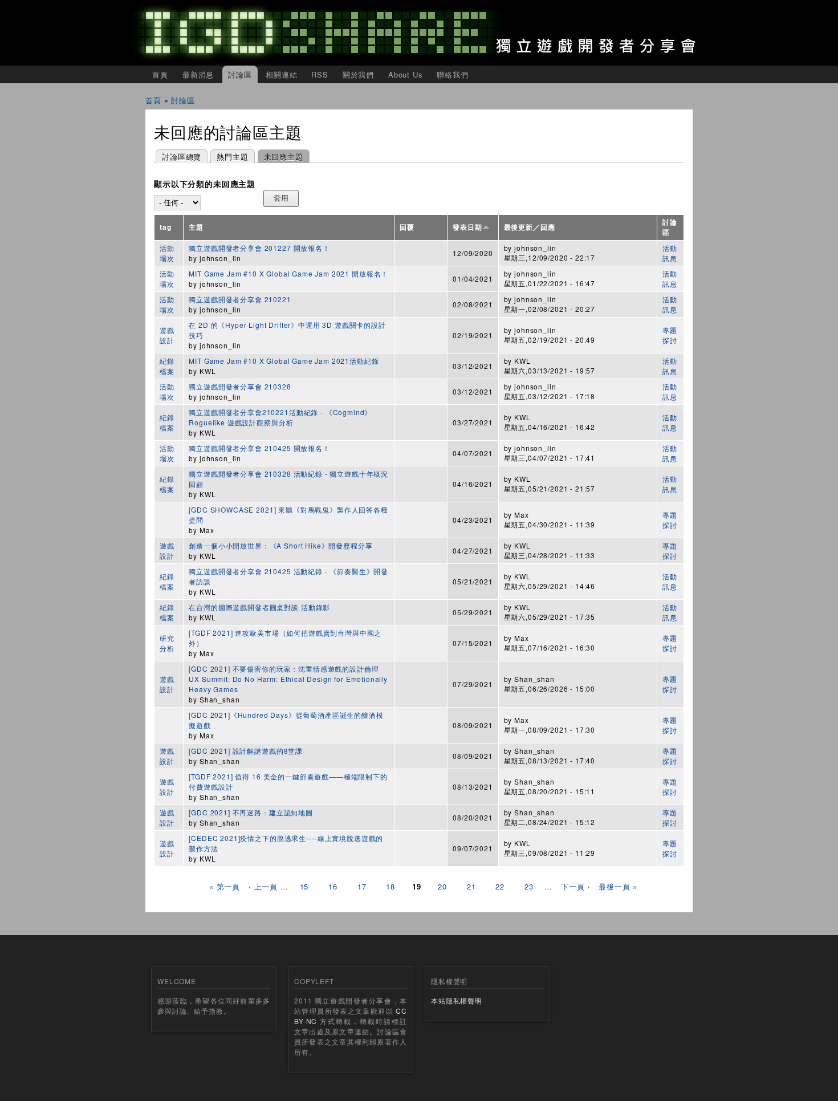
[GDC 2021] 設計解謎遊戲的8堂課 (246, 750)
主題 (196, 227)
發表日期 (467, 227)
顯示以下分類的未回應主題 (204, 184)
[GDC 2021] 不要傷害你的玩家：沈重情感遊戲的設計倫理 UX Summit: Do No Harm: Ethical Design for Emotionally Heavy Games (288, 679)
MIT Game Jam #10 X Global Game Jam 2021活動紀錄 (284, 360)
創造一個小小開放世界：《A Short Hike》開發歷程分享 (280, 545)
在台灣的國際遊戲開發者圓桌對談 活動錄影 (259, 607)
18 (390, 886)
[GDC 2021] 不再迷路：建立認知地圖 (250, 812)
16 (332, 886)
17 (362, 886)
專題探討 (669, 335)
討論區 (240, 74)
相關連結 (281, 74)
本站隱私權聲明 (456, 1000)
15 (304, 886)
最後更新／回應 (529, 227)
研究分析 (167, 643)
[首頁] (419, 33)
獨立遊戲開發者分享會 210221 (240, 299)
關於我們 (358, 74)
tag (166, 227)
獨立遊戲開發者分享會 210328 (240, 386)
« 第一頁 (224, 886)
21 (471, 886)
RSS (319, 74)
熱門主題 (232, 156)
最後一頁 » (618, 886)
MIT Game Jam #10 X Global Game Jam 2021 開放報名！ (288, 273)
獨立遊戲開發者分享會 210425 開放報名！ (259, 448)
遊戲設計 (167, 335)
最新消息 (198, 74)
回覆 (407, 227)
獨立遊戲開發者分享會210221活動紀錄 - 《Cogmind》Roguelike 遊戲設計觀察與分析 (280, 417)
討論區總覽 (181, 156)
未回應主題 (280, 156)
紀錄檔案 (167, 366)
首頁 (160, 74)
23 (529, 886)
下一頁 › (575, 886)
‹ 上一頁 (263, 886)
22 (500, 886)
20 (442, 886)
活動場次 (167, 253)
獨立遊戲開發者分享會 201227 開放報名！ (259, 248)
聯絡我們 (452, 74)
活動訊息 (669, 253)
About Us (405, 74)
